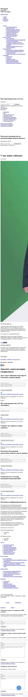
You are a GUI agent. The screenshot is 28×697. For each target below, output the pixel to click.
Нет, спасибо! (4, 108)
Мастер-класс (16, 359)
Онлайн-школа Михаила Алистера (14, 51)
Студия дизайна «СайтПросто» (11, 572)
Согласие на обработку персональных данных (12, 394)
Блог (4, 113)
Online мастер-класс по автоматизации (15, 54)
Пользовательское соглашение (13, 63)
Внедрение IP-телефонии (9, 117)
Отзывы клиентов (10, 59)
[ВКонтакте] (1, 365)
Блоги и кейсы (7, 37)
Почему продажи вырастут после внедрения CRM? (14, 47)
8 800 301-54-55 (4, 14)
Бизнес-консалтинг (11, 52)
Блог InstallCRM (10, 38)
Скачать (5, 342)
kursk (2, 342)
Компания (5, 55)
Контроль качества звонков (13, 29)
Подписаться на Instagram (7, 124)
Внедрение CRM (10, 28)
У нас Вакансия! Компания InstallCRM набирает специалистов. (15, 40)
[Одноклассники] (3, 365)
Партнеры (5, 19)
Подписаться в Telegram (6, 126)
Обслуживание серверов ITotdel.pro (15, 50)
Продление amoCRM (11, 36)
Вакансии (8, 58)
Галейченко (9, 359)
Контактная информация (12, 61)
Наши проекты (7, 49)
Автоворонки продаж (11, 27)
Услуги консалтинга (11, 33)
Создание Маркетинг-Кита (13, 30)
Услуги (5, 16)
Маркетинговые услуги (12, 34)
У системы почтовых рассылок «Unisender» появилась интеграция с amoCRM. (15, 44)
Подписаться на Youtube (6, 123)
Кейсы (5, 18)
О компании (9, 56)
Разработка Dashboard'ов (12, 32)
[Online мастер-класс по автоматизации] (14, 152)
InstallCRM (6, 112)
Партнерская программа (12, 60)
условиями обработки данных (8, 630)
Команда (5, 20)
